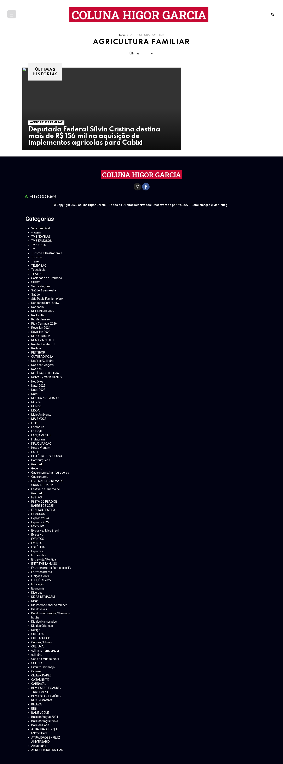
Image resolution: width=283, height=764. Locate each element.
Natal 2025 (38, 385)
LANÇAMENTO (41, 435)
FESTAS (36, 497)
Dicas (34, 601)
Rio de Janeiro (40, 319)
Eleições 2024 (40, 576)
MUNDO (36, 406)
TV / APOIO (38, 245)
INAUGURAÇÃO (41, 443)
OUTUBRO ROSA (42, 356)
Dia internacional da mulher (49, 605)
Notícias (36, 369)
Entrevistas (38, 555)
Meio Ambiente (41, 414)
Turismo (36, 257)
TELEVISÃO (38, 265)
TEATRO (36, 274)
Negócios (37, 381)
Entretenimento (41, 572)
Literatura (37, 427)
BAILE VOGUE (40, 712)
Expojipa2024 (40, 518)
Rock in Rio (38, 315)
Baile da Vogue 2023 (44, 721)
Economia (37, 588)
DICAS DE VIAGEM (43, 596)
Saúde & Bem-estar (44, 290)
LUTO (35, 423)
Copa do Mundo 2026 (45, 659)
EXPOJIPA (38, 526)
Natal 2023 (38, 389)
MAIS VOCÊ (38, 418)
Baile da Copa (40, 725)
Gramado (37, 464)
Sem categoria (41, 286)
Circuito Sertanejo (43, 667)
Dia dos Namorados (44, 621)
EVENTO (36, 543)
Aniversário (38, 745)
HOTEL (35, 452)
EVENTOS (37, 538)
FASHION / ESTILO (43, 509)
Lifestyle (36, 431)
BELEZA (36, 704)
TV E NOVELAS (41, 236)
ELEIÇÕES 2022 (41, 580)
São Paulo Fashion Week (47, 298)
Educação (37, 584)
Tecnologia (38, 269)
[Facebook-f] (146, 186)
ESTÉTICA (38, 547)
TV (33, 249)
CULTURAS (38, 634)
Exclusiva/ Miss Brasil (45, 530)
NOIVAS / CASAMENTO (46, 377)
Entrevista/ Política (43, 559)
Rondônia (37, 307)
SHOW (35, 282)
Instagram (38, 439)
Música (36, 402)
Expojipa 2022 (40, 522)
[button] (272, 14)
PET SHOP (38, 352)
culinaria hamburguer (45, 650)
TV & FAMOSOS (41, 240)
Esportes (37, 551)
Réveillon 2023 (40, 331)
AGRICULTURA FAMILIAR (46, 122)
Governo (36, 468)
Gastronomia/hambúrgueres (50, 472)
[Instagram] (137, 186)
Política (36, 348)
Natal (34, 394)
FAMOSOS (38, 514)
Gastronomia (39, 476)
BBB (34, 708)
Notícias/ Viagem (42, 365)
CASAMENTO (40, 679)
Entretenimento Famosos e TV (51, 567)
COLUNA (36, 663)
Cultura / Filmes (41, 642)
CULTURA (37, 646)
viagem (36, 232)
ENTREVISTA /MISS (44, 563)
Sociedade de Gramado (46, 278)
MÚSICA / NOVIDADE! (45, 398)
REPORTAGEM (40, 336)
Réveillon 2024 (40, 327)
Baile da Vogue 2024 (44, 716)
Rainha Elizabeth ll (43, 344)
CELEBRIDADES (41, 675)
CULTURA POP (40, 638)
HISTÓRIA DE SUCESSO (46, 456)
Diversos (36, 592)
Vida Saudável (40, 228)
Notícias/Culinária (42, 360)
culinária (36, 654)
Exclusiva (37, 534)
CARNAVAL (38, 683)
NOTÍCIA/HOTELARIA (45, 373)
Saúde (35, 294)
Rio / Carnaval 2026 (44, 323)
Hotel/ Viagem (40, 447)
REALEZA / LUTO (42, 340)
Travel (35, 261)
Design (35, 630)
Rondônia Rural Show (45, 302)
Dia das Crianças (42, 625)
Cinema (36, 671)
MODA (35, 410)
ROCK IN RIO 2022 (42, 311)
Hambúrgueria (40, 460)
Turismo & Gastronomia (46, 253)
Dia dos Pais (39, 609)
